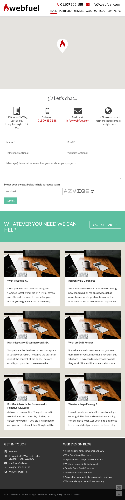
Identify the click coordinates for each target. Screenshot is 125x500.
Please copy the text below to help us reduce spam (32, 184)
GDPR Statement (72, 494)
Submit (10, 200)
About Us (91, 11)
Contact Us (114, 11)
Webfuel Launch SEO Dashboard (81, 464)
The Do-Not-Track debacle (78, 472)
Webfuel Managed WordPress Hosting (84, 481)
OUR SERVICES (105, 224)
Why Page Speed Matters (77, 455)
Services (79, 11)
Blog (102, 11)
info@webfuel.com (105, 4)
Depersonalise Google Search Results (83, 459)
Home (53, 11)
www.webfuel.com (18, 471)
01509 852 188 (71, 4)
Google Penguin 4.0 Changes (79, 468)
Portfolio (65, 11)
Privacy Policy (55, 494)
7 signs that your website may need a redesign (88, 477)
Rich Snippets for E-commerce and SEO (84, 450)
